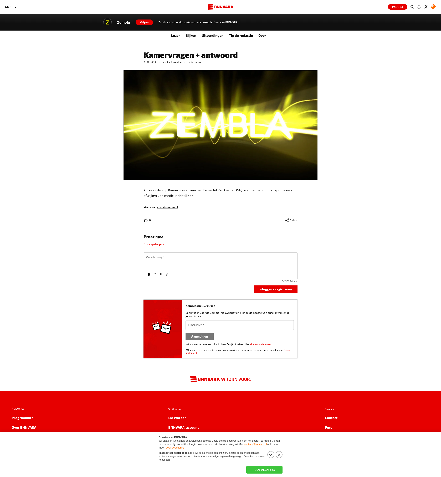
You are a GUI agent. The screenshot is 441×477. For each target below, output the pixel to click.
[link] (167, 206)
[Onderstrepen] (161, 275)
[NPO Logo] (433, 7)
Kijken (191, 35)
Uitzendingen (212, 35)
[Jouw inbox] (419, 7)
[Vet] (149, 275)
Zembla (123, 22)
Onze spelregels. (154, 244)
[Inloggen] (426, 7)
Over (262, 35)
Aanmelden (199, 336)
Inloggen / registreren (275, 289)
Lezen (176, 35)
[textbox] (220, 262)
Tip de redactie (241, 35)
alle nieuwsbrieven (260, 344)
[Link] (167, 275)
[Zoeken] (412, 7)
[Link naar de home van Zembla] (107, 22)
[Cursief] (155, 275)
